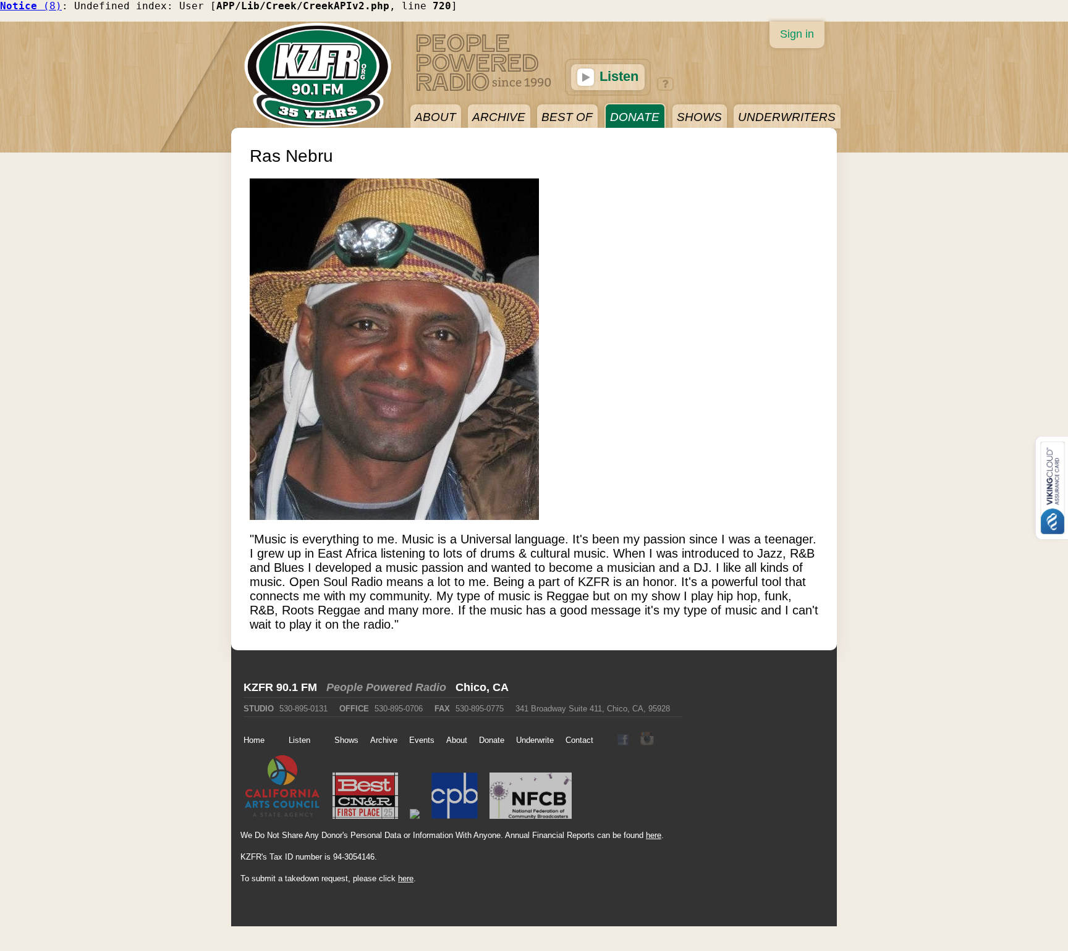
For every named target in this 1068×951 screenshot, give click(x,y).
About (456, 740)
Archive (383, 740)
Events (421, 740)
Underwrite (535, 740)
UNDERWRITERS (787, 117)
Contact (579, 740)
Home (254, 740)
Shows (346, 740)
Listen (617, 76)
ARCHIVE (498, 117)
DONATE (634, 117)
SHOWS (699, 117)
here (653, 835)
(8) (31, 6)
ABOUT (435, 117)
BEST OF (567, 117)
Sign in (797, 34)
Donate (491, 740)
